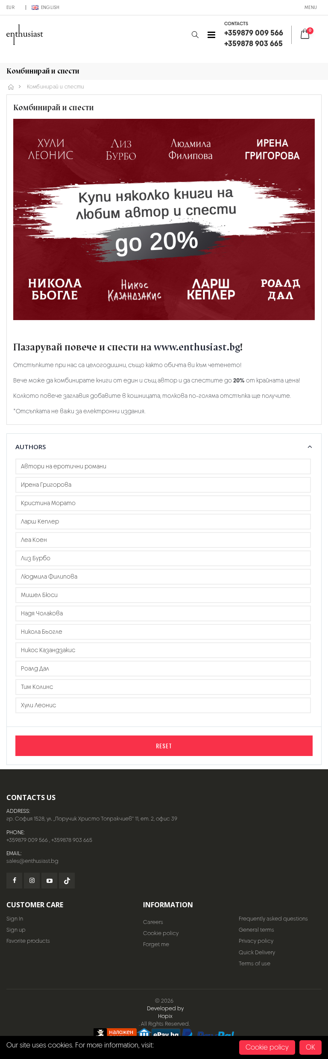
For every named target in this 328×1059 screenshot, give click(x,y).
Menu (311, 7)
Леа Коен (34, 540)
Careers (153, 922)
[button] (195, 34)
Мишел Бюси (39, 595)
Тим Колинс (37, 687)
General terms (256, 929)
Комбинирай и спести (56, 86)
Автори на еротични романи (63, 466)
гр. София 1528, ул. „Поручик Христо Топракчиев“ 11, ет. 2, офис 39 (91, 818)
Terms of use (254, 963)
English (50, 7)
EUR (10, 7)
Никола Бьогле (41, 631)
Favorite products (28, 940)
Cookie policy (161, 933)
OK (310, 1047)
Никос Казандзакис (48, 650)
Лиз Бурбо (35, 558)
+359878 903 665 (71, 840)
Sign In (14, 918)
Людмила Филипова (49, 576)
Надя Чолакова (42, 613)
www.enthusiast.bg (197, 347)
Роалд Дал (35, 668)
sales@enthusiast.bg (32, 861)
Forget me (156, 944)
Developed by (165, 1008)
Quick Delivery (257, 952)
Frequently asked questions (273, 918)
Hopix (165, 1016)
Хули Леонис (38, 705)
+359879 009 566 (27, 840)
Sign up (16, 929)
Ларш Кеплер (40, 521)
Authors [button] (30, 446)
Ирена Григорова (46, 484)
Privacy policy (256, 940)
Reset (164, 745)
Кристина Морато (48, 503)
